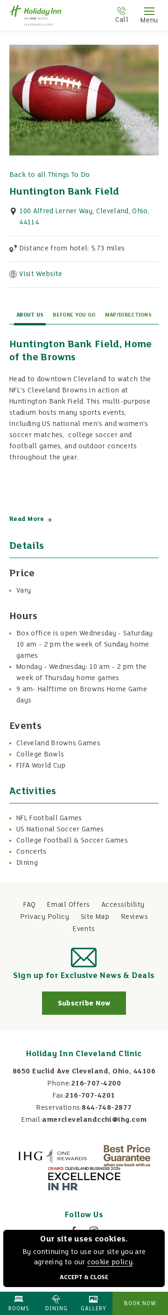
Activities (32, 791)
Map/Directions (128, 315)
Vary (23, 590)
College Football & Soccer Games (73, 840)
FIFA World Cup (40, 765)
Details (26, 546)
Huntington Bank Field (64, 192)
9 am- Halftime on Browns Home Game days (81, 695)
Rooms (18, 1309)
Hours (23, 616)
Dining (27, 863)
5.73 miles (72, 248)
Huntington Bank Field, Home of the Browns (80, 351)
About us (30, 315)
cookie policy (110, 1262)
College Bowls (40, 754)
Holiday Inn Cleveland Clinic (84, 1054)
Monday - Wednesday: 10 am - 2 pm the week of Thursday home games (81, 672)
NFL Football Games (49, 818)
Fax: (59, 1095)
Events (25, 726)
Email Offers (68, 905)
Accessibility (123, 905)
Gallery (93, 1309)
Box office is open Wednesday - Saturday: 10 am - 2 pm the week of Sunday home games (85, 645)
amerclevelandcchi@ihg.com (94, 1120)
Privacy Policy (44, 917)
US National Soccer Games (60, 829)
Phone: (59, 1083)
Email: (31, 1120)
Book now (140, 1304)
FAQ (29, 905)
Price (22, 573)
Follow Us (84, 1215)
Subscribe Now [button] (92, 1007)
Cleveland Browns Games (58, 743)
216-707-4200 (96, 1083)
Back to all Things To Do (49, 175)
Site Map (95, 917)
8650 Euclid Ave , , (84, 1071)
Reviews (134, 917)
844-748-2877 (107, 1108)
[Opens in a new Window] (53, 1155)
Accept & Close (84, 1278)
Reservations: (59, 1108)
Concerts (31, 852)
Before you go (74, 315)
